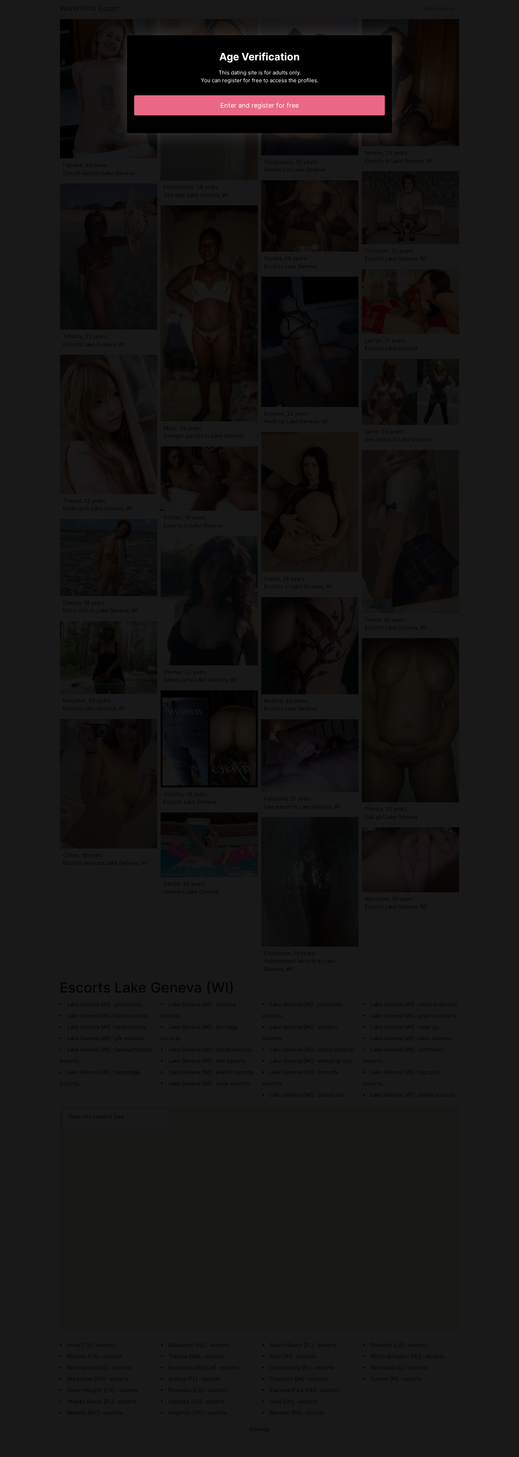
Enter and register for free (259, 105)
